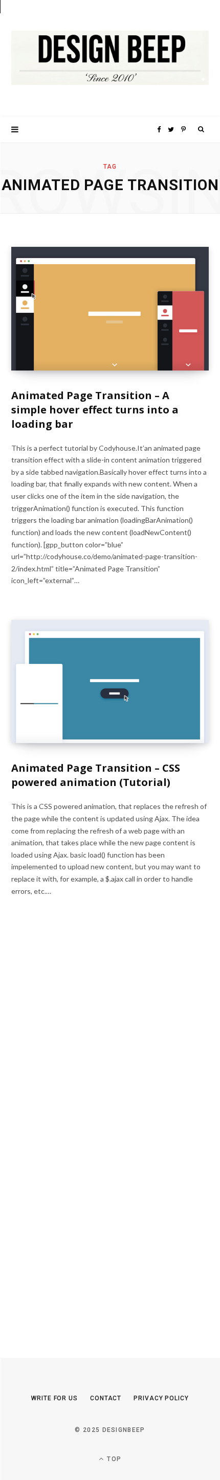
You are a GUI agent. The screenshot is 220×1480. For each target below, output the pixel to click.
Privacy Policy (161, 1398)
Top (113, 1459)
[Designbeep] (110, 58)
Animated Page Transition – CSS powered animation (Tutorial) (95, 775)
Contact (105, 1398)
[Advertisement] (88, 1134)
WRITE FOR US (54, 1398)
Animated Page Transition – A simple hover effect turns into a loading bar (95, 409)
